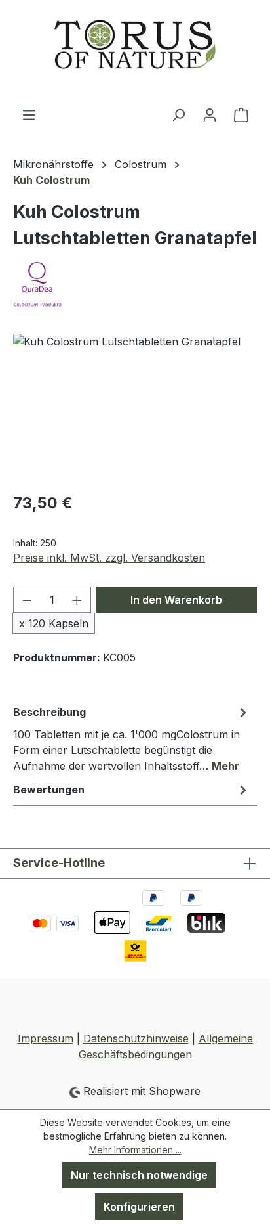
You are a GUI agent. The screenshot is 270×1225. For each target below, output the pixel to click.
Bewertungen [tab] (49, 789)
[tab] (131, 738)
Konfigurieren (139, 1206)
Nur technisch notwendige (139, 1175)
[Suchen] (178, 114)
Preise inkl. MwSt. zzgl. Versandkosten (109, 557)
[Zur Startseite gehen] (135, 53)
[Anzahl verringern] (27, 600)
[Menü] (29, 114)
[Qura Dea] (135, 284)
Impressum (45, 1038)
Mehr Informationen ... (135, 1149)
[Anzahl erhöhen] (77, 600)
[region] (135, 407)
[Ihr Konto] (209, 114)
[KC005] (135, 407)
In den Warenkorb (176, 599)
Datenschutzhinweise (136, 1038)
